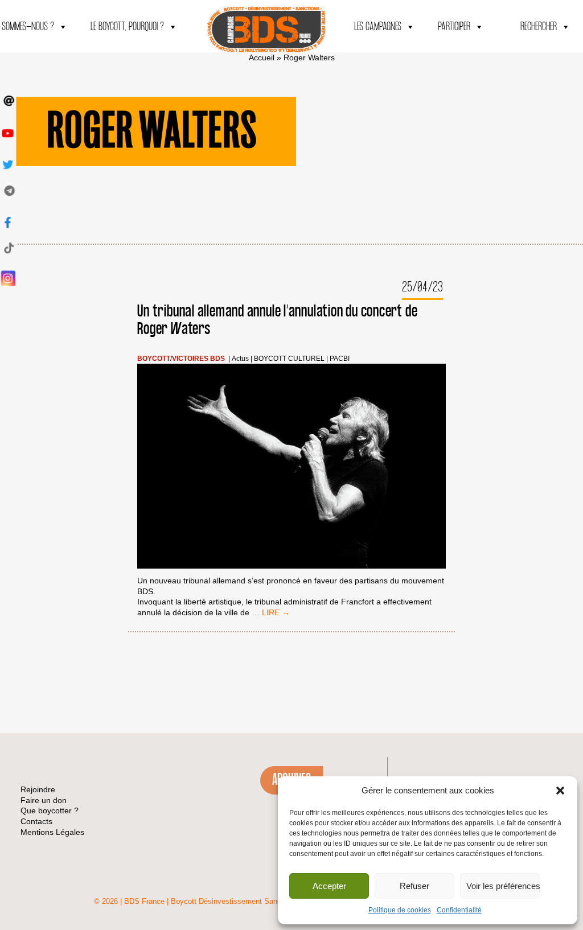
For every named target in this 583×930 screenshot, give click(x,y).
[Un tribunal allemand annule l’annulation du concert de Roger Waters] (291, 467)
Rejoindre (37, 789)
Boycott (153, 359)
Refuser (414, 886)
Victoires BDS (198, 359)
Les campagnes (377, 27)
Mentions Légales (52, 832)
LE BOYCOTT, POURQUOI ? (127, 27)
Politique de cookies (399, 910)
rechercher (538, 27)
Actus (240, 359)
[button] (560, 790)
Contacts (36, 821)
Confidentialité (459, 910)
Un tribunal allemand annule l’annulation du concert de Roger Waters (277, 320)
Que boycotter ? (49, 810)
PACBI (340, 359)
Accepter (329, 886)
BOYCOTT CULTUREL (289, 359)
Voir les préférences (503, 886)
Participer (454, 27)
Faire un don (43, 800)
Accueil (261, 57)
